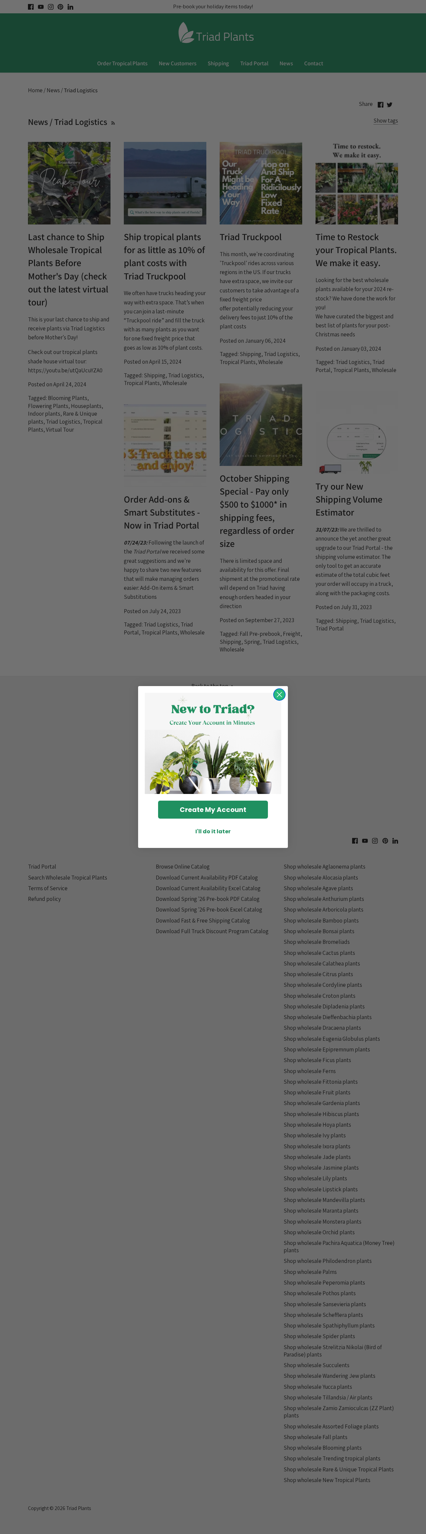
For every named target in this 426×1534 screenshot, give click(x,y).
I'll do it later (213, 831)
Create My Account (213, 809)
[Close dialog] (279, 694)
